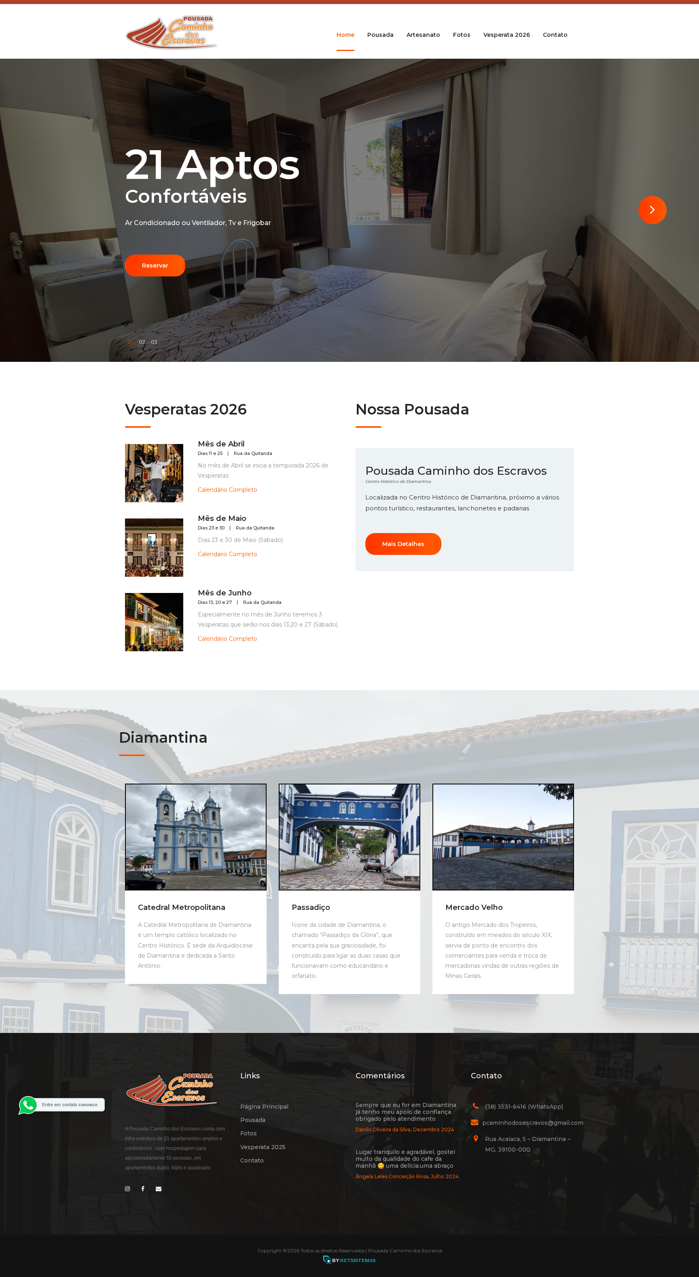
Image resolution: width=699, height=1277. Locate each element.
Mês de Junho (225, 593)
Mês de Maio (222, 518)
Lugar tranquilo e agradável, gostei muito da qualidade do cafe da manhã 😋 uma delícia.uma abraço (405, 1158)
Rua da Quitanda (253, 453)
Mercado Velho (474, 907)
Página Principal (264, 1106)
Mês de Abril (221, 444)
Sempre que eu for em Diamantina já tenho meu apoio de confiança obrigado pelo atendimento (406, 1111)
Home (345, 34)
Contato (555, 34)
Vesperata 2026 (506, 34)
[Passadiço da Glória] (349, 837)
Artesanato (423, 34)
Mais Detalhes (403, 544)
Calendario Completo (227, 554)
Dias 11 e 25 (210, 453)
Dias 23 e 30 (211, 528)
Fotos (461, 34)
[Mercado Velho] (503, 837)
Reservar (155, 265)
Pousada (380, 34)
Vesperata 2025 (263, 1147)
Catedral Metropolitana (181, 907)
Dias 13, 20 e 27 (215, 602)
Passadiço (311, 907)
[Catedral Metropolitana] (196, 837)
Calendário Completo (227, 489)
